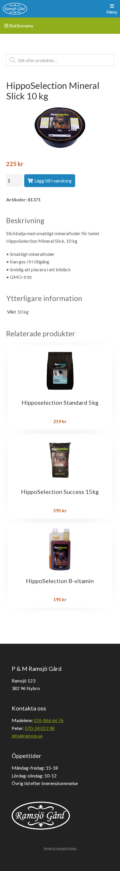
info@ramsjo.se (27, 735)
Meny (111, 12)
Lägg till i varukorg (53, 180)
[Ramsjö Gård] (15, 9)
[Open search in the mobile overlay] (60, 60)
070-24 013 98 (39, 728)
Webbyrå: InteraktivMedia (60, 848)
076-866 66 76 (48, 720)
